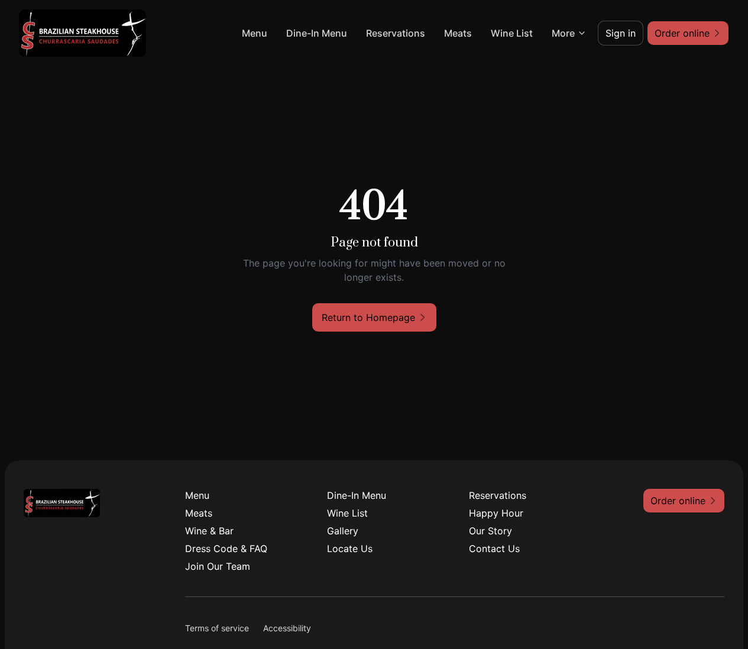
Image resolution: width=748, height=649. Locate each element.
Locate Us (350, 548)
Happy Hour (496, 513)
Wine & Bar (209, 531)
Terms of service (217, 628)
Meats (458, 33)
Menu (254, 33)
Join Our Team (217, 566)
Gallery (342, 531)
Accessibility (287, 628)
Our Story (490, 531)
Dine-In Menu (316, 33)
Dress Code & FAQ (226, 548)
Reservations (395, 33)
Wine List (512, 33)
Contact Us (494, 548)
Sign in (620, 33)
